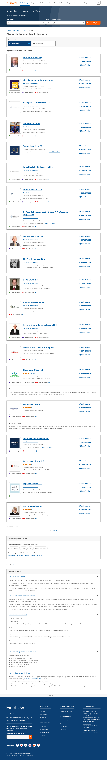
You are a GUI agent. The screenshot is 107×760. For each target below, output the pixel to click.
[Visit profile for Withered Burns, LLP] (15, 194)
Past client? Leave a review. (30, 83)
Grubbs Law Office (31, 123)
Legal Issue (10, 19)
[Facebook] (17, 745)
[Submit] (30, 737)
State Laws (63, 724)
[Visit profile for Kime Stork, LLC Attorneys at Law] (15, 171)
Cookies (29, 755)
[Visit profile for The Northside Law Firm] (15, 263)
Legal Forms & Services (66, 711)
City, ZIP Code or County (53, 19)
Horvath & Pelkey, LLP (33, 506)
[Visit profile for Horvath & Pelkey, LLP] (15, 510)
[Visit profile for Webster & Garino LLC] (15, 241)
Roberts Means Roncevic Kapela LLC (40, 325)
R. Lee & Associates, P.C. (34, 302)
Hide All (15, 564)
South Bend (11, 555)
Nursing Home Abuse (40, 548)
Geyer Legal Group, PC (33, 461)
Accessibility (43, 714)
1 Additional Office (50, 223)
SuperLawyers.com (88, 717)
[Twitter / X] (25, 745)
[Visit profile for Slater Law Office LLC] (15, 374)
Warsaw (27, 555)
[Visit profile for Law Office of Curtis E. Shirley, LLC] (15, 352)
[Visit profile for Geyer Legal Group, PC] (15, 465)
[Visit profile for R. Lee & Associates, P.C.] (15, 307)
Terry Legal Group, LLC (33, 404)
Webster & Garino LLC (33, 236)
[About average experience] (35, 70)
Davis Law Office (31, 279)
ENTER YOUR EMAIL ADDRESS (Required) (17, 733)
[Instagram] (29, 745)
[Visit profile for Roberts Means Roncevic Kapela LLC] (15, 329)
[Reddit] (34, 745)
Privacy (14, 755)
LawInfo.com (86, 730)
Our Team (42, 711)
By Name (42, 735)
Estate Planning (14, 548)
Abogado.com (87, 724)
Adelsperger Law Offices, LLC (36, 102)
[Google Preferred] (38, 745)
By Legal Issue (44, 729)
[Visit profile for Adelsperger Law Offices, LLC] (15, 107)
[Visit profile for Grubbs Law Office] (15, 128)
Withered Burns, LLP (32, 189)
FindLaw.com (86, 711)
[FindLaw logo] (12, 3)
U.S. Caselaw (63, 726)
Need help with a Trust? (17, 577)
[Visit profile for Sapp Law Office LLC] (15, 488)
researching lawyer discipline (32, 679)
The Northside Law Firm (34, 259)
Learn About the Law (65, 721)
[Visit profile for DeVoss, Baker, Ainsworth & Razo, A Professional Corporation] (15, 216)
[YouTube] (21, 745)
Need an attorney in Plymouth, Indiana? (22, 596)
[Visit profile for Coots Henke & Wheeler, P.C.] (15, 443)
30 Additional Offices (54, 152)
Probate (24, 548)
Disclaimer (22, 755)
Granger (39, 555)
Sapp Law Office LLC (32, 483)
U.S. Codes (63, 729)
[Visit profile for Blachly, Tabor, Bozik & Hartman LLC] (15, 84)
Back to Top (54, 695)
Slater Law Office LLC (33, 370)
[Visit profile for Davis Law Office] (15, 284)
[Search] (98, 3)
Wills (30, 548)
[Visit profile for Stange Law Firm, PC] (15, 150)
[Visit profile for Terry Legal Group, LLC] (15, 409)
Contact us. (22, 720)
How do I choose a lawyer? (18, 615)
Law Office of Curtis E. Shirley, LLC (39, 347)
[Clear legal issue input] (44, 23)
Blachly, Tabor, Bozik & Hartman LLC (40, 80)
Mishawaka (20, 555)
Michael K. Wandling (32, 57)
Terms (8, 755)
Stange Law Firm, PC (32, 146)
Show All (9, 564)
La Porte (33, 555)
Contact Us (43, 717)
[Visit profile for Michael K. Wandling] (15, 62)
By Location (43, 726)
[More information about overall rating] (34, 373)
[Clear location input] (83, 23)
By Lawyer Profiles (45, 732)
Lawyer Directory (11, 30)
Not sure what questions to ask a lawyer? (22, 652)
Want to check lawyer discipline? (20, 673)
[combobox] (26, 23)
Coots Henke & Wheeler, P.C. (36, 438)
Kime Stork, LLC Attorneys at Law (38, 167)
